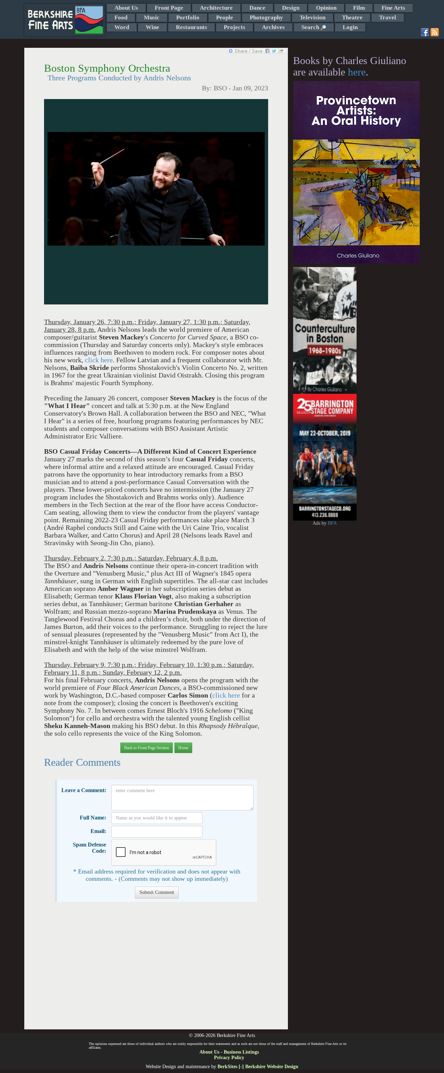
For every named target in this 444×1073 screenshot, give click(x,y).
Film (359, 8)
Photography (266, 17)
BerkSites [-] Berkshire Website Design (257, 1066)
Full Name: (93, 818)
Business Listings (241, 1052)
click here (99, 360)
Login (350, 27)
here (357, 72)
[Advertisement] (156, 969)
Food (120, 17)
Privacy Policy (229, 1057)
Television (312, 17)
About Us (126, 8)
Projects (234, 27)
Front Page (169, 8)
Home (183, 747)
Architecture (216, 8)
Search (311, 27)
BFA (332, 523)
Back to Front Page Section (146, 747)
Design (290, 8)
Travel (387, 17)
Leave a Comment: (83, 790)
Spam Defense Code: (89, 848)
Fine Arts (393, 8)
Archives (273, 27)
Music (152, 17)
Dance (257, 8)
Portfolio (187, 17)
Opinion (326, 8)
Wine (152, 27)
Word (121, 27)
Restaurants (191, 27)
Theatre (352, 17)
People (224, 17)
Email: (98, 831)
